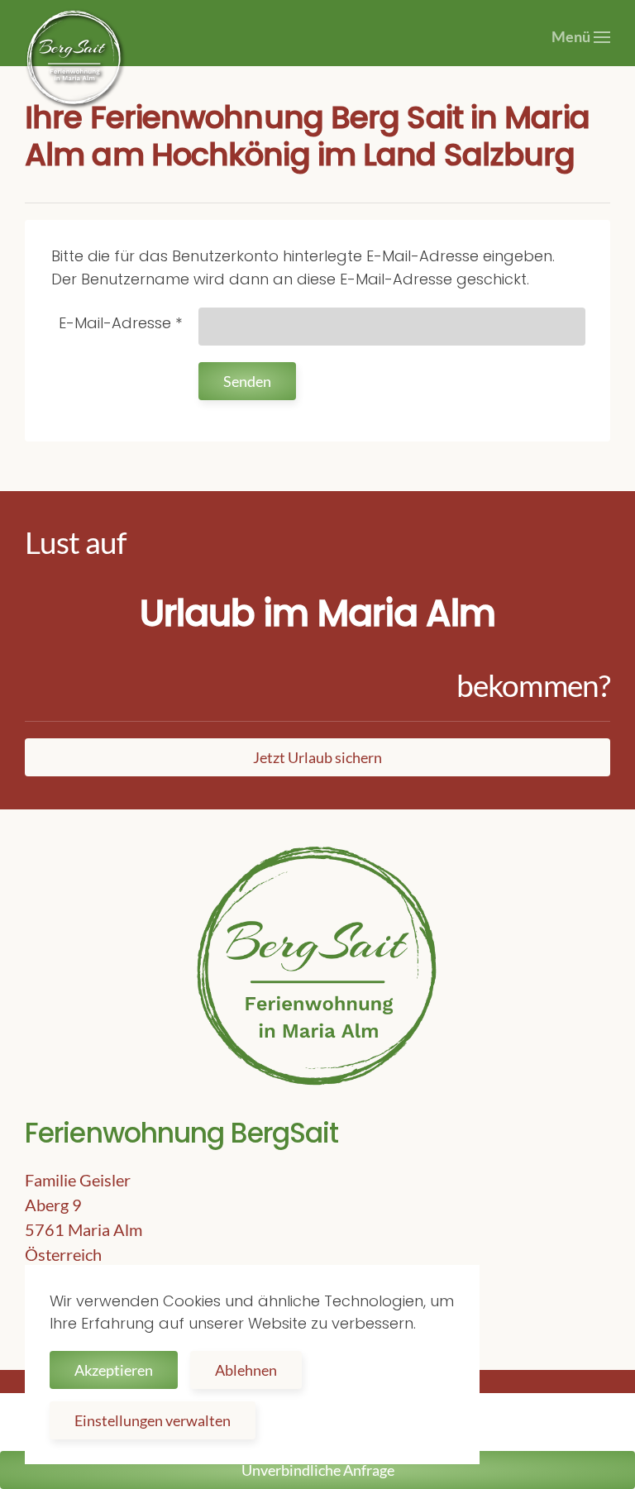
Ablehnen (246, 1370)
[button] (581, 37)
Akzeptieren (113, 1370)
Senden (247, 381)
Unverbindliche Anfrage (317, 1470)
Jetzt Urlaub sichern (317, 757)
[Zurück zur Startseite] (74, 57)
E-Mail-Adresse (120, 323)
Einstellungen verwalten (152, 1420)
